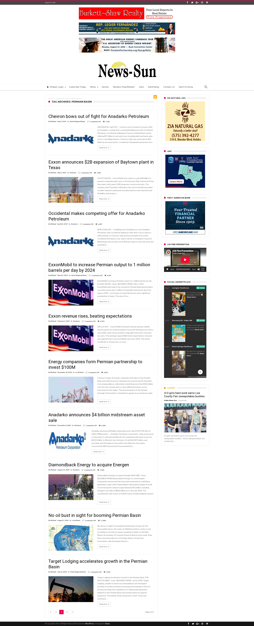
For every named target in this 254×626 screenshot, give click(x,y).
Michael (53, 121)
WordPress (89, 624)
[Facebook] (187, 2)
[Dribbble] (202, 2)
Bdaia (107, 624)
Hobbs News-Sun (170, 400)
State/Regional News (77, 121)
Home (50, 98)
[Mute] (198, 269)
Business (73, 173)
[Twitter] (192, 2)
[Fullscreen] (203, 269)
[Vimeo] (207, 2)
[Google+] (197, 2)
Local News (79, 372)
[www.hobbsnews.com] (127, 60)
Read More (103, 148)
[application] (185, 260)
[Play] (167, 269)
